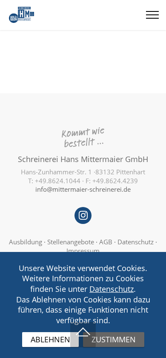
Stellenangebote (71, 242)
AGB (105, 242)
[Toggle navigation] (152, 15)
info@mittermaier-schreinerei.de (83, 189)
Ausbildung (25, 242)
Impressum (83, 250)
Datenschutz (135, 242)
